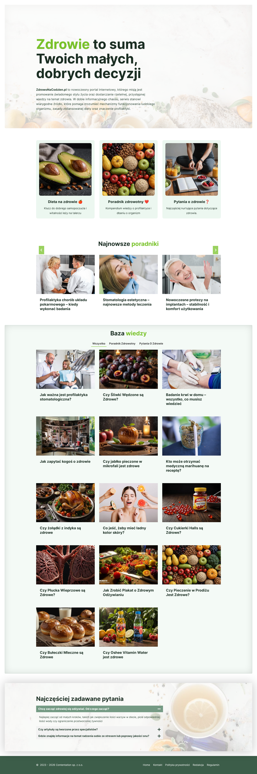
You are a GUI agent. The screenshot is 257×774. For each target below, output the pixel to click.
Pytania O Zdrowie (151, 343)
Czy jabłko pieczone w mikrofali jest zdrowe (122, 463)
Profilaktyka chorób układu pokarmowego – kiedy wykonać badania (63, 304)
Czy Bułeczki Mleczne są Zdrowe (61, 654)
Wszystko (98, 343)
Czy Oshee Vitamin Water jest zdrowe (125, 654)
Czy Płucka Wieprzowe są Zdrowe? (62, 592)
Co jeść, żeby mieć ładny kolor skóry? (124, 530)
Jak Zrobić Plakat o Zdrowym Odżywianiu (128, 592)
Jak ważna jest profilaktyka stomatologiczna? (64, 397)
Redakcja (198, 764)
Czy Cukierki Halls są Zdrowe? (184, 530)
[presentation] (65, 274)
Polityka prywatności (177, 764)
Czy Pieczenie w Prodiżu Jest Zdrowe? (187, 592)
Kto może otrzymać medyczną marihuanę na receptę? (187, 466)
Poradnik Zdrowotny (122, 343)
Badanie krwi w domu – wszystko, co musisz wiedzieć (186, 399)
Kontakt (157, 764)
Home (146, 764)
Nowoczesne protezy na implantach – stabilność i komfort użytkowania (187, 304)
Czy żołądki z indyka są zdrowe (60, 530)
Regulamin (213, 764)
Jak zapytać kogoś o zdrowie (65, 461)
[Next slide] (215, 250)
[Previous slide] (41, 250)
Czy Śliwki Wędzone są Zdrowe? (123, 397)
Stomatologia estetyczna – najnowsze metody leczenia (127, 302)
